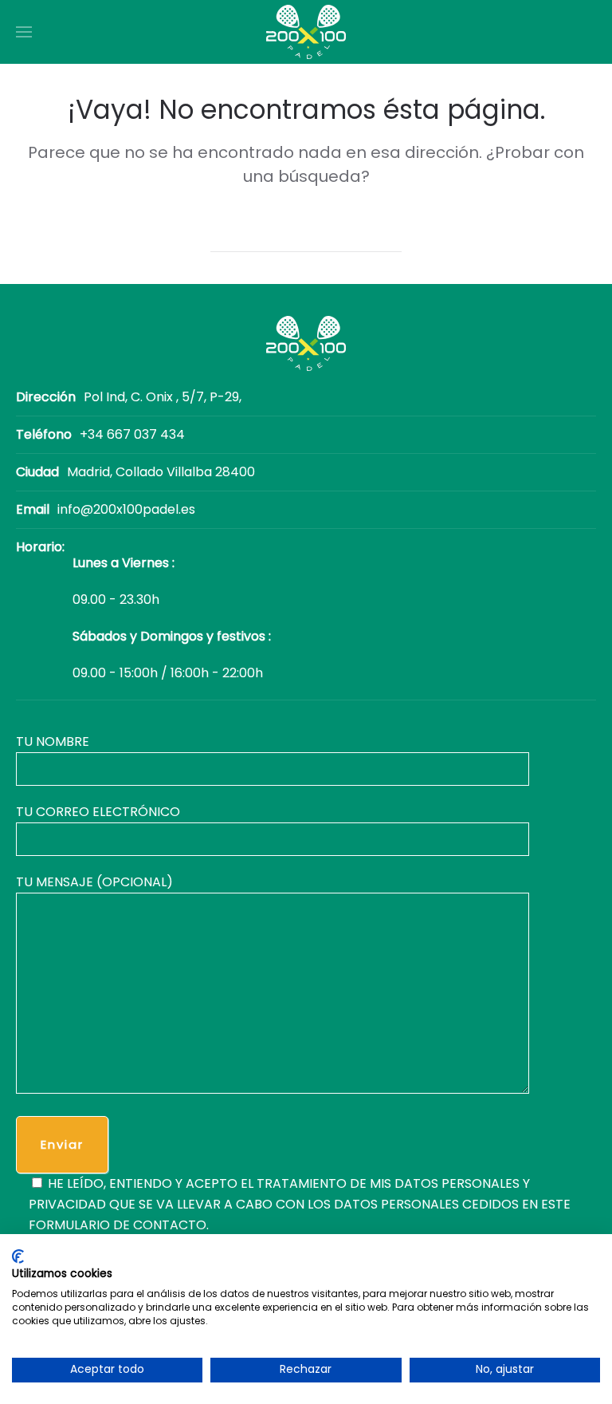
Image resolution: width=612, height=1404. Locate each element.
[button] (24, 32)
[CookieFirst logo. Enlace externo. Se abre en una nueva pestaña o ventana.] (18, 1256)
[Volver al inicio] (306, 32)
